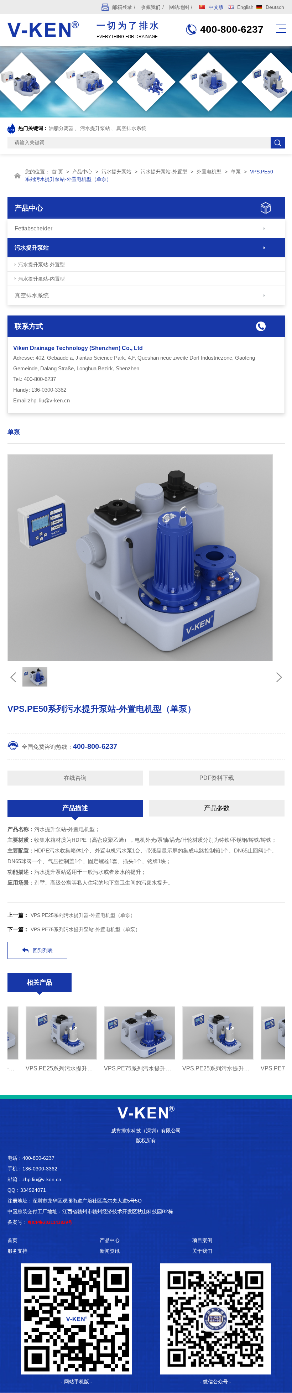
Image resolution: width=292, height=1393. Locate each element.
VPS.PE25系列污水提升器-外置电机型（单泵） (83, 915)
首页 (12, 1240)
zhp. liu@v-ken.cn (49, 400)
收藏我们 (151, 7)
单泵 (236, 171)
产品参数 (217, 808)
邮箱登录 (122, 7)
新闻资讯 (110, 1251)
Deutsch (275, 7)
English (245, 7)
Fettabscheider (33, 228)
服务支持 (17, 1251)
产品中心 (82, 171)
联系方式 (29, 326)
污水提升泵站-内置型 (41, 279)
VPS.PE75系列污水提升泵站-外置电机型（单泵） (85, 929)
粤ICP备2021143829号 (49, 1222)
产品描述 (75, 808)
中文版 (216, 7)
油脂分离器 (61, 128)
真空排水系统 (131, 128)
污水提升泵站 (95, 128)
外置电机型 (209, 171)
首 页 (57, 171)
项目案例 (202, 1240)
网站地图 (179, 7)
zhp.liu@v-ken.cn (41, 1179)
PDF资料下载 (216, 778)
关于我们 (202, 1251)
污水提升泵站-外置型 (164, 171)
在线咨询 (75, 778)
